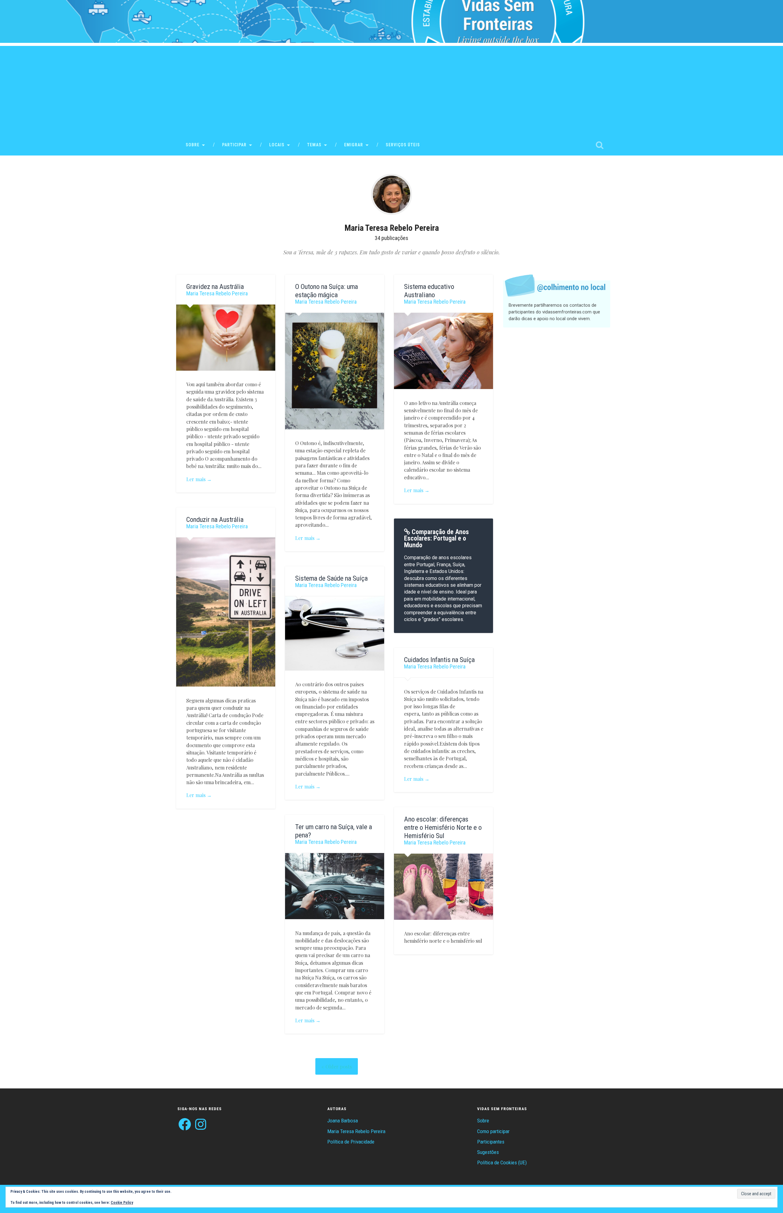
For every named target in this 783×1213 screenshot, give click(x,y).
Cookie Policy (122, 1202)
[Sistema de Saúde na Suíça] (334, 633)
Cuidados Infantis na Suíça (439, 660)
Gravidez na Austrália (215, 286)
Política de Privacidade (350, 1142)
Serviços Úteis (403, 144)
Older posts (338, 1066)
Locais (276, 144)
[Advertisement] (391, 89)
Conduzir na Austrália (214, 519)
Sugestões (488, 1152)
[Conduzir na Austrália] (225, 612)
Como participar (493, 1131)
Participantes (490, 1142)
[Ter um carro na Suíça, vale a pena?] (334, 886)
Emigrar (353, 144)
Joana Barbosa (342, 1121)
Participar (234, 144)
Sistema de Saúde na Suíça (331, 578)
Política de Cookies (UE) (502, 1162)
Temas (314, 144)
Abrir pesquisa (599, 145)
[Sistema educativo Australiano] (443, 351)
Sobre (192, 144)
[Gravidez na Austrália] (225, 338)
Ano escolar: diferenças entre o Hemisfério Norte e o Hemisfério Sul (443, 827)
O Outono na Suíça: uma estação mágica (326, 291)
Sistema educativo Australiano (429, 291)
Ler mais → (199, 479)
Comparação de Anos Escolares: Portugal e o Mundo (436, 538)
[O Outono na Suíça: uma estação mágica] (334, 371)
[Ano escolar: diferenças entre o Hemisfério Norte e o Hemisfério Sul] (443, 887)
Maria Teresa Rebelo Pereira (217, 293)
